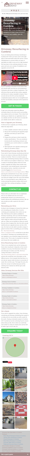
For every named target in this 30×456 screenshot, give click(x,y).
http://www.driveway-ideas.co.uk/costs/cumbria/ (13, 254)
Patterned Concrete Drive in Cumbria (13, 444)
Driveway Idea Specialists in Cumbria (12, 432)
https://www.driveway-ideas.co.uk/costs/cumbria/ (15, 283)
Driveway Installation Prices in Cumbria (12, 447)
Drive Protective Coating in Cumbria (11, 450)
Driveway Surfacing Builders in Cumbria (12, 449)
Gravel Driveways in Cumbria (11, 439)
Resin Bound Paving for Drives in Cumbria (15, 435)
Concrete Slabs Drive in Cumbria (12, 442)
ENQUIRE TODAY (15, 331)
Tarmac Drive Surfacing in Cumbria (13, 437)
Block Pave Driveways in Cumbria (12, 440)
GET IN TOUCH (15, 106)
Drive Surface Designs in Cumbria (11, 445)
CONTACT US (15, 189)
